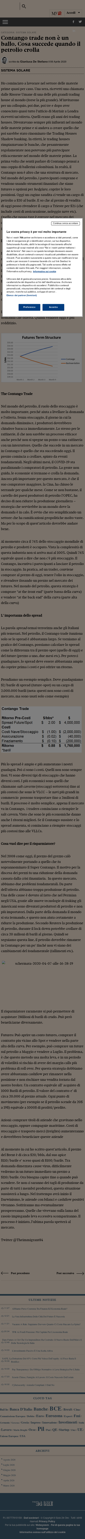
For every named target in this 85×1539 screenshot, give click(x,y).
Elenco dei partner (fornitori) (22, 295)
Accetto (53, 307)
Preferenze (29, 307)
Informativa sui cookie (44, 271)
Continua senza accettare (65, 223)
